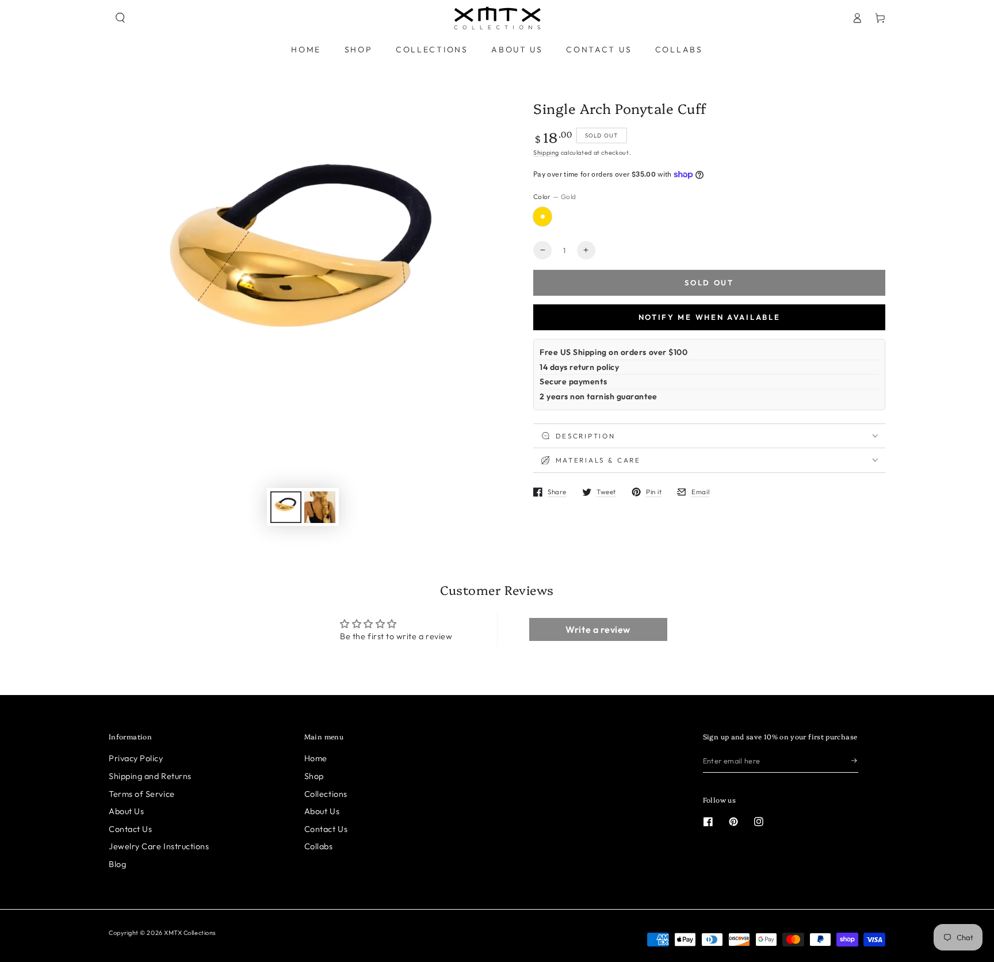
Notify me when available (710, 317)
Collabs (318, 846)
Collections (325, 794)
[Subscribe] (854, 760)
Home (315, 758)
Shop (314, 776)
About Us (126, 811)
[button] (120, 17)
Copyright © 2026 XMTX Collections (162, 933)
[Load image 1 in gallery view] (285, 507)
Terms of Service (142, 794)
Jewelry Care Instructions (159, 846)
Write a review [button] (597, 629)
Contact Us (130, 829)
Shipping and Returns (150, 776)
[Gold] (542, 216)
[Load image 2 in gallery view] (319, 507)
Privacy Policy (136, 758)
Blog (117, 864)
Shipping (546, 152)
